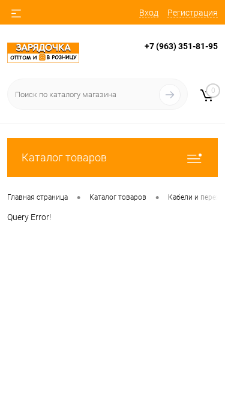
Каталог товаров (64, 157)
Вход (148, 12)
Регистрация (192, 12)
